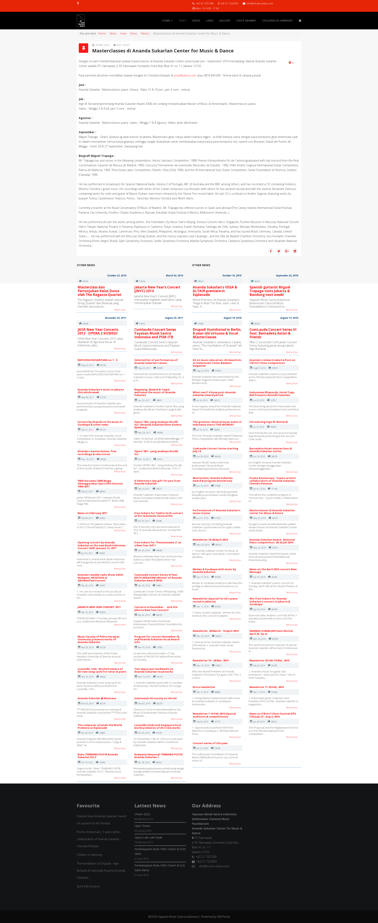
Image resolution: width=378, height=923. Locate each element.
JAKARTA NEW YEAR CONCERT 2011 (99, 607)
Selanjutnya (120, 309)
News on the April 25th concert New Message (273, 570)
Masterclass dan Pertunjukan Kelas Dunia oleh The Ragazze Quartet (99, 291)
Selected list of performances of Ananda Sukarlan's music (156, 361)
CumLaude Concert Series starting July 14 (215, 450)
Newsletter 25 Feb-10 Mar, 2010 (269, 660)
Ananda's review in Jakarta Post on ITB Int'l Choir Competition (272, 361)
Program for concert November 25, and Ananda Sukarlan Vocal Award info (157, 639)
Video (196, 20)
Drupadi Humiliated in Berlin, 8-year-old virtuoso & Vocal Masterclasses (217, 333)
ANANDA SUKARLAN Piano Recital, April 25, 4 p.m (271, 632)
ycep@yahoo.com (185, 75)
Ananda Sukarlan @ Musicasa (97, 698)
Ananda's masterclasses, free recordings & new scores (97, 452)
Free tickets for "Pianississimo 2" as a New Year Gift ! (157, 544)
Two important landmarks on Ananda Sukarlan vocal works (153, 670)
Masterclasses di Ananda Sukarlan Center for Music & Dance (272, 511)
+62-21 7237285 (205, 3)
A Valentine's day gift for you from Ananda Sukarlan (157, 482)
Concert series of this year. (211, 743)
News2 (145, 33)
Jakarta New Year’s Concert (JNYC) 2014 (157, 289)
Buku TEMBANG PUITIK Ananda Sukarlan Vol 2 (98, 756)
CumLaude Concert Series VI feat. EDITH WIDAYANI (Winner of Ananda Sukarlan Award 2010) (158, 577)
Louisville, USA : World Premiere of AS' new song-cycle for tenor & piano (102, 670)
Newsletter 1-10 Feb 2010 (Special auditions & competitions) (214, 715)
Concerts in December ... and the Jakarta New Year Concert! (155, 608)
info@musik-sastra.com (259, 3)
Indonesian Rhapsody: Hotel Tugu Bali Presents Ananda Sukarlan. (272, 393)
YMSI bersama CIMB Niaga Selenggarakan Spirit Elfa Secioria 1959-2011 (100, 483)
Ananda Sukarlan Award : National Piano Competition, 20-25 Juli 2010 (272, 541)
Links (209, 20)
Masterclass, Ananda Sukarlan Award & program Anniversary (213, 479)
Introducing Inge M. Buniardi (268, 422)
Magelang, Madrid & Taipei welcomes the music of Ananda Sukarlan (154, 392)
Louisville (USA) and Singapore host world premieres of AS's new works (157, 726)
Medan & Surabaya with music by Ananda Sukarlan (214, 570)
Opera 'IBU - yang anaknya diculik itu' (156, 452)
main (123, 33)
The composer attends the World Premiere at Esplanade (100, 726)
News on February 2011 (92, 513)
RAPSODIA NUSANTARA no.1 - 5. (98, 360)
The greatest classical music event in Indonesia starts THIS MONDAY (217, 423)
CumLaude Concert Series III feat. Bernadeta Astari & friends (272, 333)
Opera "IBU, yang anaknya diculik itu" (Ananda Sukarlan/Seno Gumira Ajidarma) (158, 424)
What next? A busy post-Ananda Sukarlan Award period (214, 393)
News (182, 20)
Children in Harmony (277, 20)
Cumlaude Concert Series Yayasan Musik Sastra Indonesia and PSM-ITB (155, 333)
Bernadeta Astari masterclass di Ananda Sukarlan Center (270, 450)
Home (166, 20)
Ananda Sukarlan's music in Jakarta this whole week (101, 391)
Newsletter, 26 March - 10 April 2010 (216, 631)
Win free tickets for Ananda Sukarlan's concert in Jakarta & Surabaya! (269, 601)
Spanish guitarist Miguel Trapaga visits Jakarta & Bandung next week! (269, 291)
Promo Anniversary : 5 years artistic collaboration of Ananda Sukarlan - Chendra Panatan (272, 480)
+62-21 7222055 (229, 3)
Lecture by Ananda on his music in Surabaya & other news (100, 423)
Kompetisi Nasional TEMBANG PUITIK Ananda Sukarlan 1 (158, 756)
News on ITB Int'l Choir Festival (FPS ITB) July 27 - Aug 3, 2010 (272, 715)
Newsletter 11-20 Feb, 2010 (266, 687)
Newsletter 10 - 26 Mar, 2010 (211, 660)
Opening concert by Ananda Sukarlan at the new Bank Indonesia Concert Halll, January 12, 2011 (101, 545)
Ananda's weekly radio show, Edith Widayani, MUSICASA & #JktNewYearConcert (100, 577)
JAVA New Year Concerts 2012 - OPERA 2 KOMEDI (98, 331)
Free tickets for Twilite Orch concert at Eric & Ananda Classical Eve (158, 514)
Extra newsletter (204, 687)
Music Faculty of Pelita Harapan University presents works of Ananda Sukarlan (99, 639)
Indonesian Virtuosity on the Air (155, 698)
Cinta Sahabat (246, 20)
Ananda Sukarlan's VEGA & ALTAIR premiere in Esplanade (215, 291)
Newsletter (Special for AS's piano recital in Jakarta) (215, 600)
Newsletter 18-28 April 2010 (210, 539)
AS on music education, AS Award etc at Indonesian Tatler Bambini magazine (217, 362)
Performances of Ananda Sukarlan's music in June (216, 511)
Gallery (225, 20)
